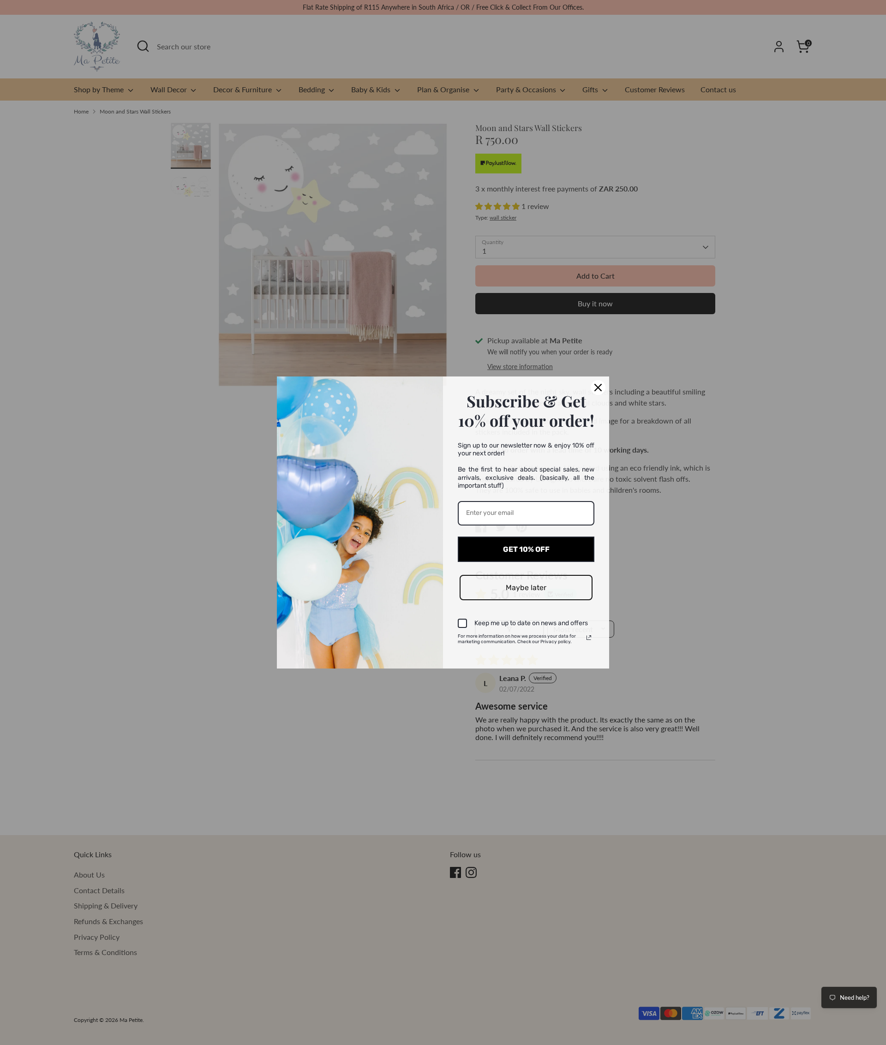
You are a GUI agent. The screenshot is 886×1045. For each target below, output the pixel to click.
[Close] (598, 387)
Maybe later (526, 587)
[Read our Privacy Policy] (588, 637)
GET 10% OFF (526, 549)
